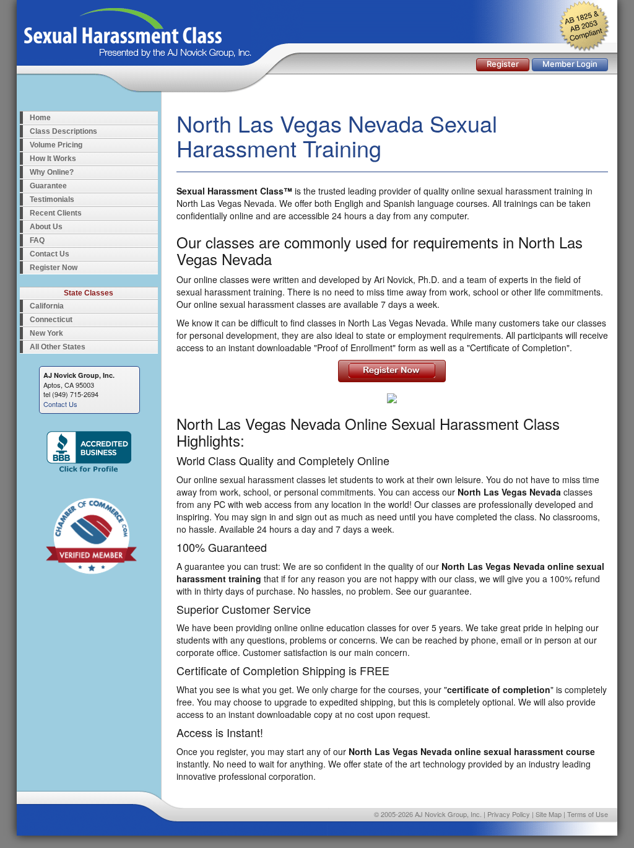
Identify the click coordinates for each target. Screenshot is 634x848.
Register (503, 64)
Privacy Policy (508, 814)
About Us (46, 226)
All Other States (57, 347)
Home (40, 117)
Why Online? (52, 172)
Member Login (569, 64)
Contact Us (49, 254)
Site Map (549, 814)
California (47, 306)
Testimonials (52, 199)
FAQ (37, 240)
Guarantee (48, 185)
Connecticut (51, 319)
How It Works (53, 158)
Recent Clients (56, 213)
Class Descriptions (63, 131)
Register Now (53, 267)
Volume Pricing (56, 145)
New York (46, 333)
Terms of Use (587, 814)
